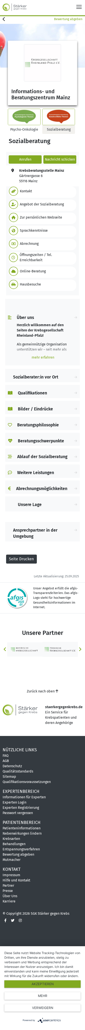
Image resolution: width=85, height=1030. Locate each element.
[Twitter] (12, 920)
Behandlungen (14, 844)
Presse (8, 891)
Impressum (11, 875)
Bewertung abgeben (68, 19)
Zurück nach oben (41, 691)
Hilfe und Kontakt (16, 880)
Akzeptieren (43, 984)
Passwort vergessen (18, 813)
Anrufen (25, 159)
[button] (41, 191)
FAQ (5, 755)
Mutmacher (11, 860)
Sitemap (9, 776)
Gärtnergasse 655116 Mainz (41, 175)
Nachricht (60, 159)
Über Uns (10, 896)
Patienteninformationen (22, 828)
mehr (42, 996)
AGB (6, 761)
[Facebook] (5, 920)
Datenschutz (12, 766)
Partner (8, 885)
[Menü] (79, 6)
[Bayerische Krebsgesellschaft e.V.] (24, 649)
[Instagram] (20, 920)
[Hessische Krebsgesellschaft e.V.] (60, 649)
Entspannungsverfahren (21, 849)
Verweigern (42, 1008)
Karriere (9, 901)
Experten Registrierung (21, 808)
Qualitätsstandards (18, 771)
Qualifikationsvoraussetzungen (27, 782)
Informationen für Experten (24, 797)
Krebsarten (11, 839)
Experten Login (14, 802)
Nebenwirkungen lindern (22, 833)
